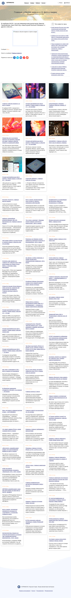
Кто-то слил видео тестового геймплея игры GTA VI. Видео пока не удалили (34, 371)
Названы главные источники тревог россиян (34, 502)
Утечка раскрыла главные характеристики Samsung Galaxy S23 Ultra (58, 520)
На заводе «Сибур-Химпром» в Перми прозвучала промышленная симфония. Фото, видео (35, 260)
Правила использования (24, 590)
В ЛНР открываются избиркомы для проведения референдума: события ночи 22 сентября (58, 338)
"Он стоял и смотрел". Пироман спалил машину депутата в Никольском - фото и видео (35, 221)
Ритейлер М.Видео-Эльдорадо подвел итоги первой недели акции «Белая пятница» (35, 283)
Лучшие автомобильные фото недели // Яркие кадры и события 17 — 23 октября (35, 105)
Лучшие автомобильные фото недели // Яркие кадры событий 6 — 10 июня (12, 350)
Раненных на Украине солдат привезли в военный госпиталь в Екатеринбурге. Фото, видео (35, 240)
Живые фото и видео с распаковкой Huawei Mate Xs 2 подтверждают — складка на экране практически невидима (34, 304)
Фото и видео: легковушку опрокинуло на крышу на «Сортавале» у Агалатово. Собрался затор (10, 512)
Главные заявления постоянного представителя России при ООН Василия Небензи (58, 479)
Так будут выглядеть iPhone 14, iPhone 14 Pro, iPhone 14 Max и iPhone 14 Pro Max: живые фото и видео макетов (35, 348)
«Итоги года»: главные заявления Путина (35, 466)
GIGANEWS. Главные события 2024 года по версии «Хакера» (58, 141)
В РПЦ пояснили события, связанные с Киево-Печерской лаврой (34, 522)
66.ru (8, 49)
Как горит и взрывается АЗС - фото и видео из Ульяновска (10, 370)
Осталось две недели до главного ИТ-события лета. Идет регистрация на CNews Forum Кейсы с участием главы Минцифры (11, 264)
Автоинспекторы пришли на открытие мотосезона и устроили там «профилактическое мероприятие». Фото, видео (11, 535)
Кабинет (68, 2)
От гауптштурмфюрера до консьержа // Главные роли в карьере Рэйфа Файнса (57, 500)
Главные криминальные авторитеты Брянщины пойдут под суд (34, 484)
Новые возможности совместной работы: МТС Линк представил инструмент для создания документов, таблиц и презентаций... (59, 47)
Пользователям (40, 590)
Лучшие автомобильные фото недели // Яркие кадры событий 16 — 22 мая (11, 311)
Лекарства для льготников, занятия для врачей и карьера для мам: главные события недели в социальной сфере (11, 140)
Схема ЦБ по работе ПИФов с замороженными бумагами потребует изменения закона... (59, 68)
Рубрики (38, 2)
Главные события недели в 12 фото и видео (11, 104)
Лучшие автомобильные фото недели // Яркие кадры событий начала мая (11, 330)
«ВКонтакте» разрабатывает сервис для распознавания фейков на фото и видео (10, 449)
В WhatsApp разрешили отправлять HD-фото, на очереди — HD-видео (12, 390)
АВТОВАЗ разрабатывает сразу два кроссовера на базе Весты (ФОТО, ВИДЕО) (11, 490)
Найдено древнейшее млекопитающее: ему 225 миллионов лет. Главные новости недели (12, 221)
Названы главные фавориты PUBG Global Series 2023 (57, 439)
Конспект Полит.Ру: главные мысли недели (10, 200)
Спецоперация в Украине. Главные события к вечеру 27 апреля (57, 105)
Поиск (60, 2)
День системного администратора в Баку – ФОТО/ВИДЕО (12, 411)
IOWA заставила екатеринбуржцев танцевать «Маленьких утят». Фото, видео (11, 470)
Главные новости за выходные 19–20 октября (35, 411)
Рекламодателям (49, 590)
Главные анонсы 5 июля (33, 391)
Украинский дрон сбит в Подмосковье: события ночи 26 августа (58, 316)
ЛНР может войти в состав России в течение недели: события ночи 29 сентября (12, 242)
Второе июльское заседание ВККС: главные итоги (57, 220)
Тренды (32, 2)
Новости (26, 2)
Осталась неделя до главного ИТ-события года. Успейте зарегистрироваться (57, 358)
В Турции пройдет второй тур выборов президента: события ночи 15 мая (58, 418)
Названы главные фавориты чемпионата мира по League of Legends (58, 459)
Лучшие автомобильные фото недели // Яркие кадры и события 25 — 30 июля (12, 178)
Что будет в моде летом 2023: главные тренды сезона (57, 539)
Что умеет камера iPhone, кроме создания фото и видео (11, 430)
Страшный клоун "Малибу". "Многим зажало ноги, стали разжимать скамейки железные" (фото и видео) (35, 326)
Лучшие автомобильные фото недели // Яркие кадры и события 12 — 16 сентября (35, 142)
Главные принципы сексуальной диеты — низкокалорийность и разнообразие (58, 278)
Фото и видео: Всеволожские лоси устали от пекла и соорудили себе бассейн (34, 201)
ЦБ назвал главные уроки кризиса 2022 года (56, 297)
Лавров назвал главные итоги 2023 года (57, 239)
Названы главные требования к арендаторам (35, 430)
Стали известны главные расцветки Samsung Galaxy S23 (58, 258)
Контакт (43, 2)
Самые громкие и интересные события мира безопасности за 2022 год (58, 397)
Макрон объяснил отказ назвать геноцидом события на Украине (58, 378)
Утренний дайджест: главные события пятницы (34, 179)
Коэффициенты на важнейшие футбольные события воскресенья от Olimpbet (58, 201)
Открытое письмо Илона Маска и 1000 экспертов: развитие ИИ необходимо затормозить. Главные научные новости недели (11, 289)
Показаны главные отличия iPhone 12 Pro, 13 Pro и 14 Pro (34, 448)
